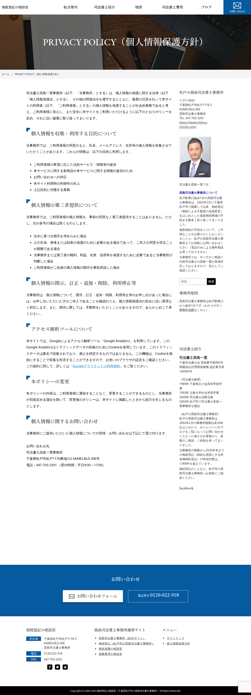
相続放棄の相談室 (110, 649)
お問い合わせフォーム (97, 596)
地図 (138, 7)
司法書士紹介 (104, 7)
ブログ (206, 7)
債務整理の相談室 (110, 654)
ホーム (6, 74)
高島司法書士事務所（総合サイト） (122, 638)
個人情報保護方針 (178, 643)
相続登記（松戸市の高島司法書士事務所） (127, 643)
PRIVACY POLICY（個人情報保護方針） (37, 74)
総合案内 (71, 7)
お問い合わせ (237, 11)
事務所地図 (186, 310)
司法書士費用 (172, 7)
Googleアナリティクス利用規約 (96, 366)
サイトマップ (175, 638)
